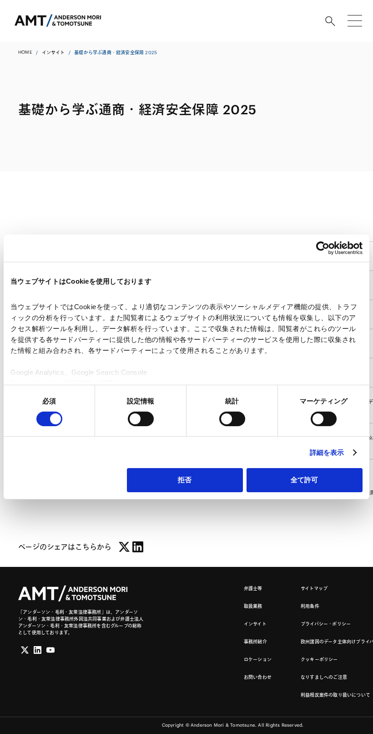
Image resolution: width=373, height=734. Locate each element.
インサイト (53, 53)
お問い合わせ (258, 677)
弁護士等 (253, 588)
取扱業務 (253, 606)
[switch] (141, 419)
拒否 (185, 480)
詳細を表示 (327, 452)
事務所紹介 (255, 642)
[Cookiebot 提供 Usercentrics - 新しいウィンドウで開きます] (323, 248)
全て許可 (304, 480)
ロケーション (258, 660)
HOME (25, 52)
